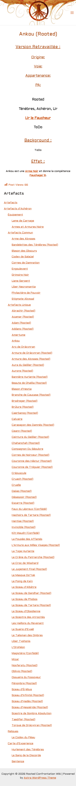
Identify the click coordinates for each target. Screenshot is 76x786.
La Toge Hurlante (23, 551)
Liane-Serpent (21, 281)
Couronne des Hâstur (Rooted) (32, 461)
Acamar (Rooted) (23, 317)
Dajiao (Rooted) (22, 491)
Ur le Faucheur (38, 118)
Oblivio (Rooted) (22, 671)
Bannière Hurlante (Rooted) (30, 377)
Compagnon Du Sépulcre (27, 449)
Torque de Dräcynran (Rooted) (32, 725)
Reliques (13, 731)
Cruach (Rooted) (22, 479)
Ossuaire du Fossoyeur (26, 677)
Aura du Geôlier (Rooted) (28, 365)
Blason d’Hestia (22, 389)
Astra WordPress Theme (40, 778)
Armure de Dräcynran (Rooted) (32, 353)
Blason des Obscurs (24, 251)
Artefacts (10, 202)
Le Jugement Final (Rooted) (29, 569)
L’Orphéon (18, 647)
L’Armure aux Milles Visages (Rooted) (36, 545)
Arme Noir (31, 171)
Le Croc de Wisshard (25, 563)
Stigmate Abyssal (23, 299)
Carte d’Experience (20, 743)
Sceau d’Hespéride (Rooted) (30, 707)
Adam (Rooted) (21, 323)
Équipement (15, 215)
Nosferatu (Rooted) (24, 665)
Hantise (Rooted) (23, 521)
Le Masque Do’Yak (23, 575)
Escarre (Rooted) (23, 503)
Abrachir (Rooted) (23, 311)
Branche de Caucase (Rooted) (31, 395)
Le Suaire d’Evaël (23, 629)
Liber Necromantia (24, 287)
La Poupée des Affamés (27, 539)
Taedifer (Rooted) (23, 719)
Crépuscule (19, 473)
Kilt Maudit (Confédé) (26, 533)
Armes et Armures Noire (28, 227)
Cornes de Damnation (26, 263)
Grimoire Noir (20, 275)
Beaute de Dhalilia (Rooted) (29, 383)
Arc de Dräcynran (23, 347)
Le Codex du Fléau (23, 737)
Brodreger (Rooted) (24, 401)
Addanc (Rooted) (23, 329)
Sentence (18, 761)
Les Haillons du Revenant (28, 623)
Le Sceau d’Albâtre (24, 587)
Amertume (18, 335)
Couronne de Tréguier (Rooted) (32, 467)
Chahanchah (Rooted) (26, 443)
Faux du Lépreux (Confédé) (29, 509)
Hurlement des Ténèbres (28, 749)
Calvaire (17, 419)
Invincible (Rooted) (23, 527)
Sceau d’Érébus (22, 689)
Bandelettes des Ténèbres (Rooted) (35, 245)
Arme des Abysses (23, 239)
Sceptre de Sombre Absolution (31, 713)
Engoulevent (20, 269)
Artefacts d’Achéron (18, 208)
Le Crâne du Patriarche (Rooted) (33, 557)
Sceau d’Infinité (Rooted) (28, 695)
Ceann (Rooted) (22, 431)
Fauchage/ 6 (38, 175)
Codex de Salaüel (23, 256)
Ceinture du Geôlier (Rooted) (30, 437)
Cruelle (16, 485)
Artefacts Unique (19, 305)
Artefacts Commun (20, 232)
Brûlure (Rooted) (23, 407)
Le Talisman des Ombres (27, 635)
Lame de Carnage (23, 221)
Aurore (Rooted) (22, 371)
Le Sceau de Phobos (24, 599)
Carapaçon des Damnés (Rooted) (33, 425)
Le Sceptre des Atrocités (28, 617)
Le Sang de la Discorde (26, 755)
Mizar (15, 659)
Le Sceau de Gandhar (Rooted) (31, 593)
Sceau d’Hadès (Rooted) (27, 701)
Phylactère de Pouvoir (26, 293)
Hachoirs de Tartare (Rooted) (31, 515)
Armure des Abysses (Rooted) (31, 359)
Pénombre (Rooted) (24, 683)
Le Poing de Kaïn (22, 581)
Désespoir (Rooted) (24, 497)
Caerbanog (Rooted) (25, 413)
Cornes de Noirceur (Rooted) (30, 455)
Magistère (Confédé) (25, 653)
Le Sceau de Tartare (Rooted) (31, 605)
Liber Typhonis (21, 641)
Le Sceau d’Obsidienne (26, 611)
